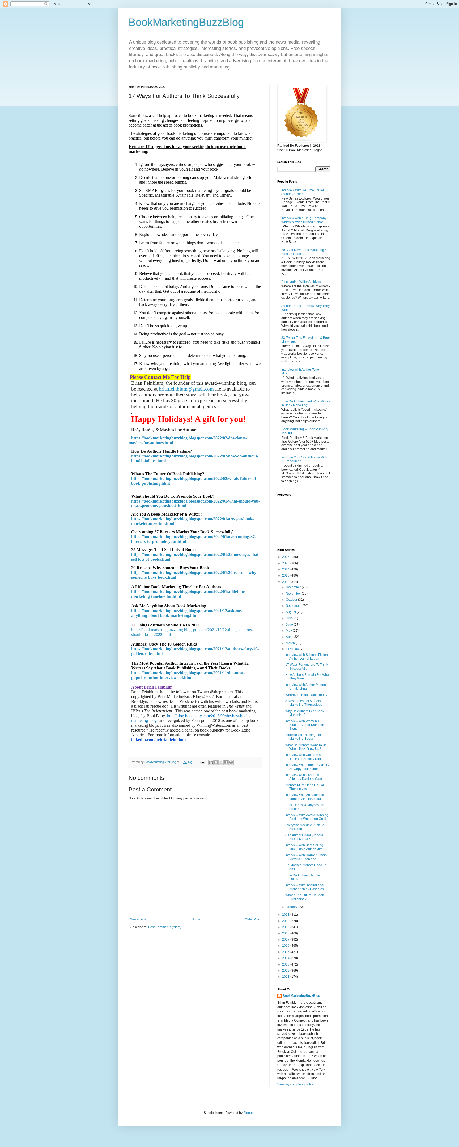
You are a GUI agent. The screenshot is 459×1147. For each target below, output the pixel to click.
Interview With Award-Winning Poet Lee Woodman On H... (307, 817)
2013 (286, 964)
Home (196, 919)
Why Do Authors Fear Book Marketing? (304, 713)
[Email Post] (202, 762)
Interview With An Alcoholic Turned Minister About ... (304, 796)
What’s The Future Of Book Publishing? (304, 897)
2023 (286, 575)
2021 (286, 914)
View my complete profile (295, 1084)
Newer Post (138, 919)
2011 (286, 977)
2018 (286, 933)
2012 (286, 970)
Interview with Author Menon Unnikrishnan (305, 686)
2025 (286, 563)
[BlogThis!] (216, 762)
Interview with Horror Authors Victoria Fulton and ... (306, 857)
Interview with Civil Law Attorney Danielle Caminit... (307, 777)
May (289, 631)
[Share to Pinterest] (231, 762)
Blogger (248, 1113)
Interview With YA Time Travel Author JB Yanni (302, 192)
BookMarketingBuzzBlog (186, 22)
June (290, 624)
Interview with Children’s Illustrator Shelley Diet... (304, 756)
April (289, 637)
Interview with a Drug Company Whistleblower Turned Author (303, 220)
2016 (286, 945)
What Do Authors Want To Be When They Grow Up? (306, 747)
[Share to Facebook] (226, 762)
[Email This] (211, 762)
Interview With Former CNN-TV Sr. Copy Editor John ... (307, 767)
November (294, 593)
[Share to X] (221, 762)
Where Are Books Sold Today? (307, 695)
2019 (286, 927)
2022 (286, 582)
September (294, 606)
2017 (286, 939)
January (292, 907)
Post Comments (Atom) (164, 927)
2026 (286, 557)
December (294, 587)
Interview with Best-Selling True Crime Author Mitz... (305, 847)
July (289, 618)
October (292, 599)
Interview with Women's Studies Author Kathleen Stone (304, 725)
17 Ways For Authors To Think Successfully (306, 666)
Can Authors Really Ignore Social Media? (304, 837)
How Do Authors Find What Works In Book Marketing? (305, 403)
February (293, 649)
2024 (286, 569)
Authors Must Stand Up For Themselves (304, 787)
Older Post (252, 919)
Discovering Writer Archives (301, 282)
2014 (286, 958)
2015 (286, 952)
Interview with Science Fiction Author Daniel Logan (306, 656)
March (291, 643)
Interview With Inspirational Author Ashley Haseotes (304, 887)
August (291, 612)
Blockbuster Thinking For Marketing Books (303, 737)
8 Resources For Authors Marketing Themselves (303, 703)
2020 (286, 921)
